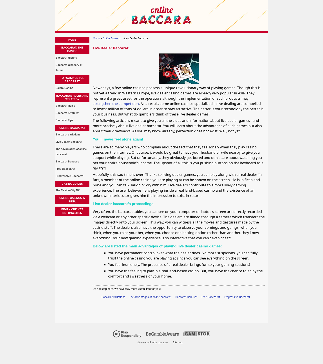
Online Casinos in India (72, 199)
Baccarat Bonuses (186, 297)
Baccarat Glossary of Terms (69, 67)
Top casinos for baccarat (72, 79)
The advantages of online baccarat (150, 297)
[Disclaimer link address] (162, 335)
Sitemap (178, 342)
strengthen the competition (116, 103)
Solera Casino (64, 88)
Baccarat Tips (64, 120)
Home (72, 39)
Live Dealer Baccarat (69, 141)
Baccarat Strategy (67, 113)
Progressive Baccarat (237, 297)
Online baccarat (72, 128)
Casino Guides (72, 183)
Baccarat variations (113, 297)
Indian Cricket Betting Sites (72, 211)
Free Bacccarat (210, 297)
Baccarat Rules (65, 105)
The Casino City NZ (68, 190)
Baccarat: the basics (72, 49)
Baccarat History (66, 57)
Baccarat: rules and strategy (72, 97)
